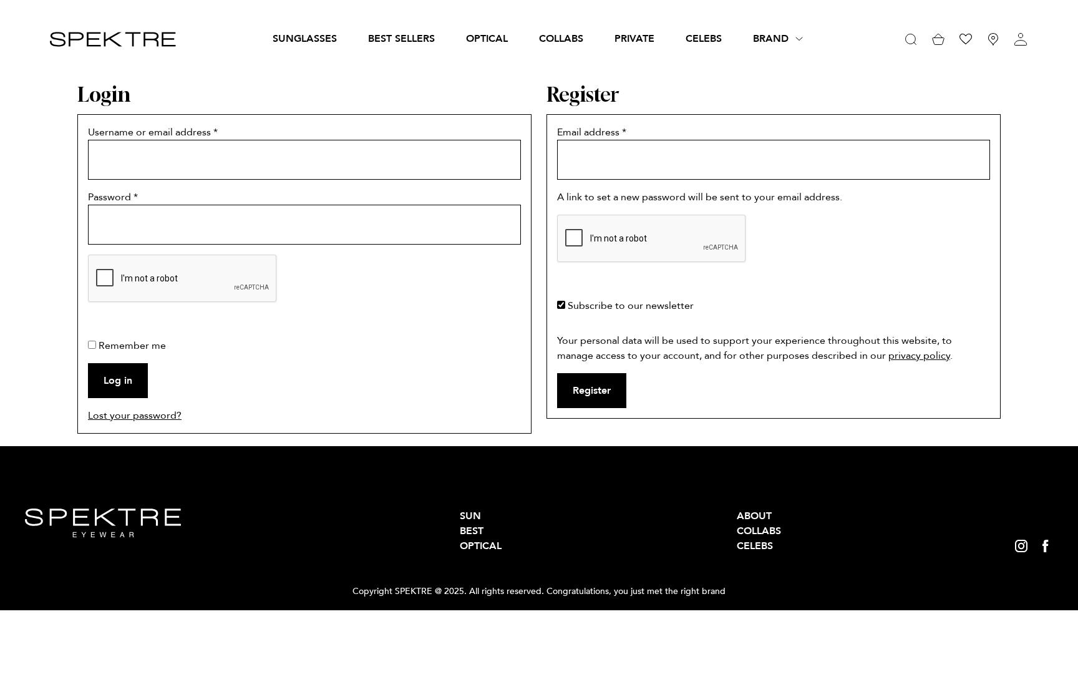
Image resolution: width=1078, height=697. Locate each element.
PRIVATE (634, 39)
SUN (470, 516)
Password (113, 197)
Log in (118, 380)
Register (592, 390)
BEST (471, 531)
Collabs (561, 39)
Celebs (704, 39)
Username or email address (153, 132)
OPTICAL (487, 39)
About (754, 516)
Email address (591, 132)
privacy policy (919, 356)
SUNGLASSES (305, 39)
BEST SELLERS (401, 39)
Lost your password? (135, 415)
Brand (771, 39)
